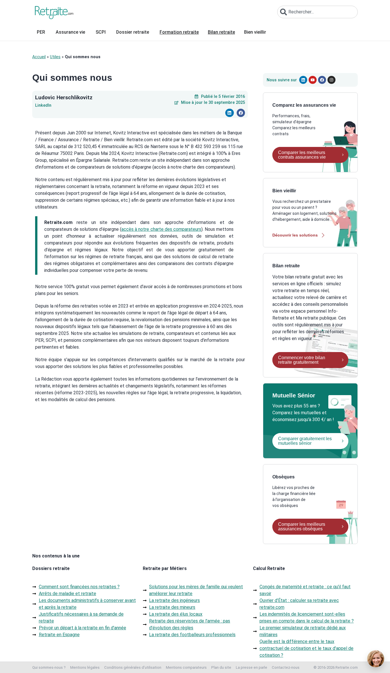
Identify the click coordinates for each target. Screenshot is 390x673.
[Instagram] (331, 80)
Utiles (55, 56)
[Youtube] (313, 80)
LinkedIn (43, 106)
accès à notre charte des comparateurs (161, 229)
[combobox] (317, 12)
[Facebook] (322, 80)
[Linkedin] (303, 80)
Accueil (39, 56)
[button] (229, 113)
